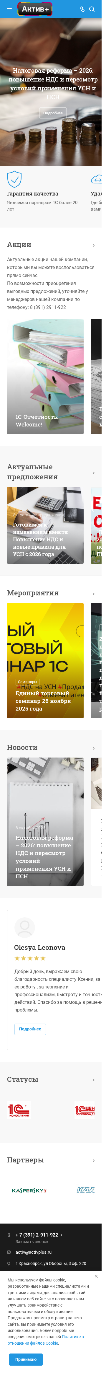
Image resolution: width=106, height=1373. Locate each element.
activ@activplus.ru (34, 1252)
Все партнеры (92, 1159)
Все (92, 244)
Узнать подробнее (51, 112)
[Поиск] (92, 9)
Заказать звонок (32, 1241)
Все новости (92, 747)
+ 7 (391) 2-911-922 (37, 1235)
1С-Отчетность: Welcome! (37, 420)
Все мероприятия (92, 593)
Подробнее (30, 1029)
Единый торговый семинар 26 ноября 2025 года (43, 700)
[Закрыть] (96, 1276)
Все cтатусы (92, 1079)
